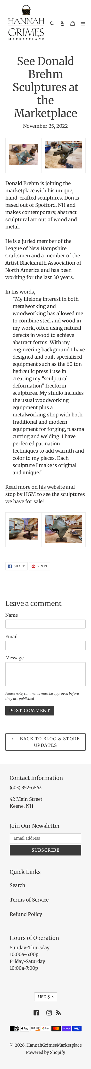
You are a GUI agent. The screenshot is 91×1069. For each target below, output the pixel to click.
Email (11, 636)
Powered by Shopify (45, 1052)
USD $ (44, 996)
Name (11, 615)
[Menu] (83, 23)
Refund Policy (26, 914)
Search (17, 885)
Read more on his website (35, 487)
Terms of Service (29, 900)
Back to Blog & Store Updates (49, 742)
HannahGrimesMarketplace (54, 1045)
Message (14, 658)
